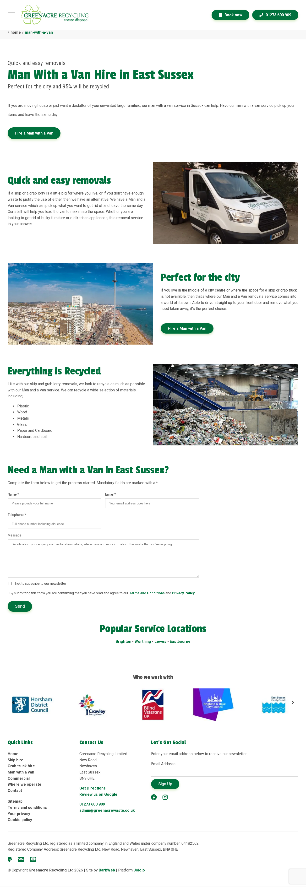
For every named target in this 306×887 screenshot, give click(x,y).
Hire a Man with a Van (34, 133)
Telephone (16, 515)
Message (15, 535)
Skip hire (15, 760)
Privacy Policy (183, 593)
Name (12, 494)
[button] (13, 704)
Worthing (143, 641)
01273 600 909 (92, 804)
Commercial (19, 778)
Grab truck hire (21, 766)
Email (109, 494)
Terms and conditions (27, 807)
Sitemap (15, 801)
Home (13, 754)
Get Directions (92, 788)
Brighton (123, 641)
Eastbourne (180, 641)
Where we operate (24, 784)
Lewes (160, 641)
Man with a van (21, 772)
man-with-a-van (39, 32)
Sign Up (165, 784)
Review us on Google (98, 794)
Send (20, 606)
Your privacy (19, 813)
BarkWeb (107, 870)
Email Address (163, 764)
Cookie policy (20, 819)
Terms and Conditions (147, 593)
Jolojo (139, 870)
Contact (15, 790)
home (16, 32)
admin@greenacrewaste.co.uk (107, 810)
